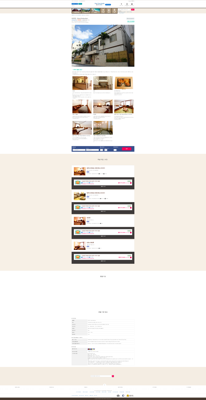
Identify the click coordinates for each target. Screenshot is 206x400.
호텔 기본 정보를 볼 (130, 21)
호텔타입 (95, 12)
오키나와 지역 (108, 4)
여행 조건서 (86, 395)
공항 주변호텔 (103, 12)
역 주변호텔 (109, 12)
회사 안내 (95, 395)
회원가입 (80, 3)
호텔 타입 (85, 387)
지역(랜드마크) (86, 12)
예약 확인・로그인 (74, 3)
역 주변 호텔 (154, 387)
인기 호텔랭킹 (114, 12)
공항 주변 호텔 (120, 387)
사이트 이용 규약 (81, 395)
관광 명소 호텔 (76, 12)
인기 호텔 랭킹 (189, 387)
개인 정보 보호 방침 (75, 395)
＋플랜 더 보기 (103, 186)
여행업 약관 (91, 395)
